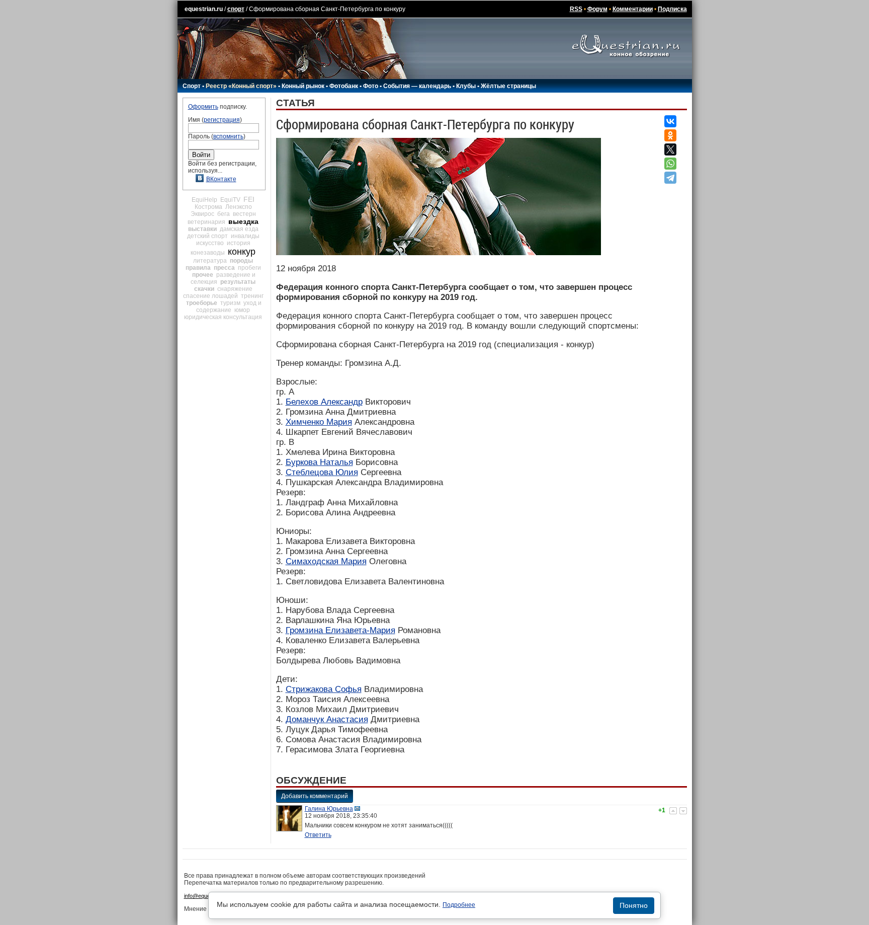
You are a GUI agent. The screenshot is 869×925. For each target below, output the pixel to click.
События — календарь (417, 86)
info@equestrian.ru (207, 896)
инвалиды (245, 236)
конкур (241, 252)
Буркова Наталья (319, 462)
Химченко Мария (319, 422)
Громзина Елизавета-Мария (340, 630)
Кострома (208, 206)
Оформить (203, 106)
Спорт (192, 86)
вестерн (244, 213)
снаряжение (234, 288)
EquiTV (230, 199)
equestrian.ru (204, 9)
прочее (202, 274)
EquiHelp (204, 199)
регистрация (222, 119)
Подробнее (459, 904)
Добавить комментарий (314, 796)
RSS (576, 9)
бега (223, 213)
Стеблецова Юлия (322, 472)
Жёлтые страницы (508, 86)
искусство (210, 243)
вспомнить (228, 136)
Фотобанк (343, 86)
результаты (237, 281)
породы (241, 260)
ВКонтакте (221, 179)
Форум (597, 9)
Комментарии (633, 9)
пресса (224, 267)
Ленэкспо (238, 206)
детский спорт (207, 236)
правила (198, 267)
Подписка (672, 9)
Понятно (634, 905)
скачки (204, 288)
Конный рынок (303, 86)
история (238, 243)
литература (210, 260)
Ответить (318, 834)
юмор (242, 310)
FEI (248, 199)
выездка (243, 221)
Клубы (466, 86)
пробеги (249, 267)
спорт (235, 9)
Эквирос (202, 213)
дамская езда (239, 229)
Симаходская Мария (326, 561)
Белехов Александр (324, 402)
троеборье (201, 302)
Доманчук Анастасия (327, 719)
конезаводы (208, 252)
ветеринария (206, 221)
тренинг (252, 295)
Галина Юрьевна (329, 808)
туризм (230, 302)
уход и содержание (229, 306)
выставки (202, 229)
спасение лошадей (210, 295)
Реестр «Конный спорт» (241, 86)
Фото (370, 86)
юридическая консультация (223, 317)
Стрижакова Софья (324, 689)
